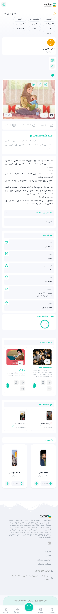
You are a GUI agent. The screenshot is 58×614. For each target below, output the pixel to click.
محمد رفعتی (43, 473)
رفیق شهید (21, 370)
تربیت (50, 258)
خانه (50, 270)
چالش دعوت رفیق (45, 367)
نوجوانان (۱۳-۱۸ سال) (44, 296)
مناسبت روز (48, 246)
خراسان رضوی (47, 307)
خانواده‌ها (48, 281)
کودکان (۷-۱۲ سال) (45, 293)
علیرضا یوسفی (14, 473)
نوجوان (14, 476)
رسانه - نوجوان (43, 476)
